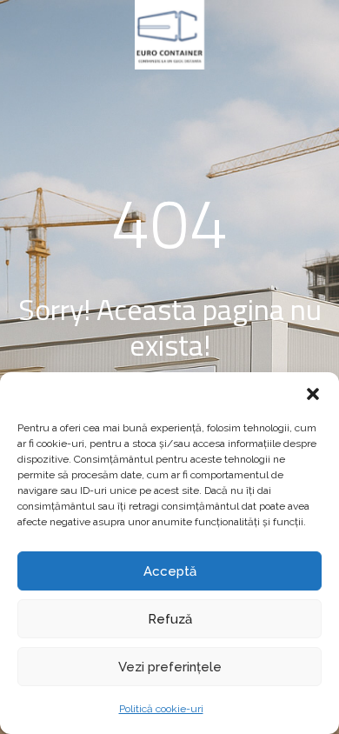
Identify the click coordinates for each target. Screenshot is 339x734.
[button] (313, 394)
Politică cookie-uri (161, 709)
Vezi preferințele (170, 667)
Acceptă (169, 571)
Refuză (170, 619)
